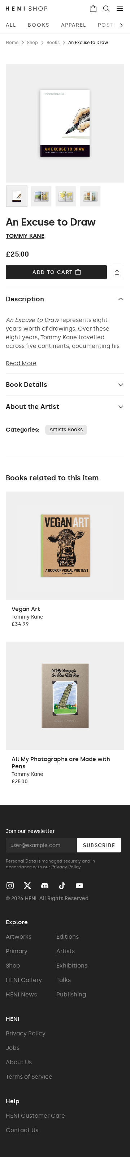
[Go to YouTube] (79, 885)
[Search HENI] (106, 8)
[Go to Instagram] (10, 885)
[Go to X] (27, 885)
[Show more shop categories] (115, 25)
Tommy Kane (25, 235)
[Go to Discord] (44, 885)
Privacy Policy (66, 866)
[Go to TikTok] (62, 885)
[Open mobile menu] (120, 8)
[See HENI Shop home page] (47, 9)
